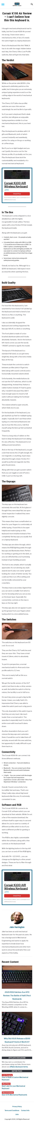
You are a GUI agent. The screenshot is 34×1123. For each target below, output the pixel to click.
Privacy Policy (17, 1106)
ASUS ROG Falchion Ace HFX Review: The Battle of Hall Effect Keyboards (17, 995)
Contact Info (25, 1110)
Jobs (17, 1114)
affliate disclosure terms (19, 1067)
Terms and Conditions (12, 1110)
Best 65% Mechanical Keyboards (14, 1095)
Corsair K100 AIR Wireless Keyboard (16, 184)
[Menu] (3, 4)
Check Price (17, 194)
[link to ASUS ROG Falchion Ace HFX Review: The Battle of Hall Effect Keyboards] (17, 977)
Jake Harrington (17, 927)
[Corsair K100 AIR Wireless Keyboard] (17, 175)
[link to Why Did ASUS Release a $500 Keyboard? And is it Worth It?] (17, 1023)
